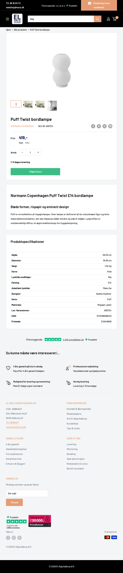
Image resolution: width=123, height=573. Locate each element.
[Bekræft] (97, 19)
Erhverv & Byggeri (15, 463)
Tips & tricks (73, 428)
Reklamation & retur (77, 463)
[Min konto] (108, 19)
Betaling (71, 453)
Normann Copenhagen (22, 126)
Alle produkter (20, 29)
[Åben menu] (7, 19)
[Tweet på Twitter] (104, 126)
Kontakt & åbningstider (79, 408)
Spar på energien (76, 458)
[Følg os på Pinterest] (19, 538)
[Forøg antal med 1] (38, 152)
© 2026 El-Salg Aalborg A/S (61, 566)
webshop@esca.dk (16, 426)
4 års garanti (12, 444)
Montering (72, 449)
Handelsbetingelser (16, 449)
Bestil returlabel (75, 468)
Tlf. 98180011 (12, 422)
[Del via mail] (110, 126)
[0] (114, 19)
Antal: (14, 152)
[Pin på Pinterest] (99, 126)
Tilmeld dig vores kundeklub (101, 5)
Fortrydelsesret (14, 453)
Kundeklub (72, 423)
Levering (71, 444)
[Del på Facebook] (93, 126)
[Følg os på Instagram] (14, 538)
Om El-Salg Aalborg (77, 418)
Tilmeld (14, 502)
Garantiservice (13, 458)
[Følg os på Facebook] (8, 538)
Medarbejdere (74, 413)
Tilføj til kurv (35, 171)
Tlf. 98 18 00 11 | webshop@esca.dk (15, 5)
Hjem (8, 29)
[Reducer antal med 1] (22, 152)
